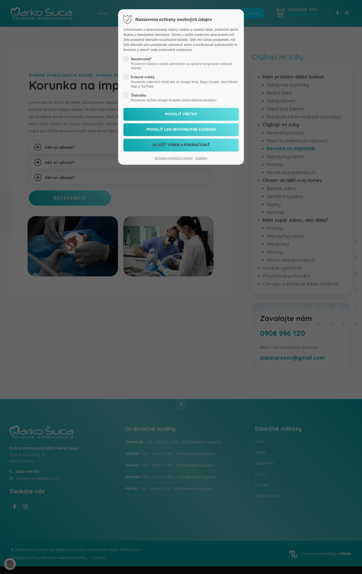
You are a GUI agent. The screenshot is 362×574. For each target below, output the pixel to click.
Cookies (201, 158)
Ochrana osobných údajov (174, 158)
